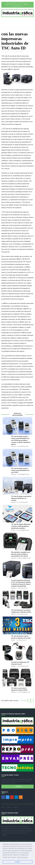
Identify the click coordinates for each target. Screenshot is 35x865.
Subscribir (18, 786)
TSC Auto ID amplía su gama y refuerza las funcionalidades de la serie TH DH (20, 470)
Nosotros (9, 807)
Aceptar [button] (17, 862)
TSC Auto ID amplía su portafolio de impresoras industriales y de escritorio (21, 498)
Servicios (16, 807)
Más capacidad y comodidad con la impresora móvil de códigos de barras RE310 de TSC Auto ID (20, 554)
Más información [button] (22, 857)
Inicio (2, 807)
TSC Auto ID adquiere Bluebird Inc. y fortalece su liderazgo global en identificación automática (21, 526)
